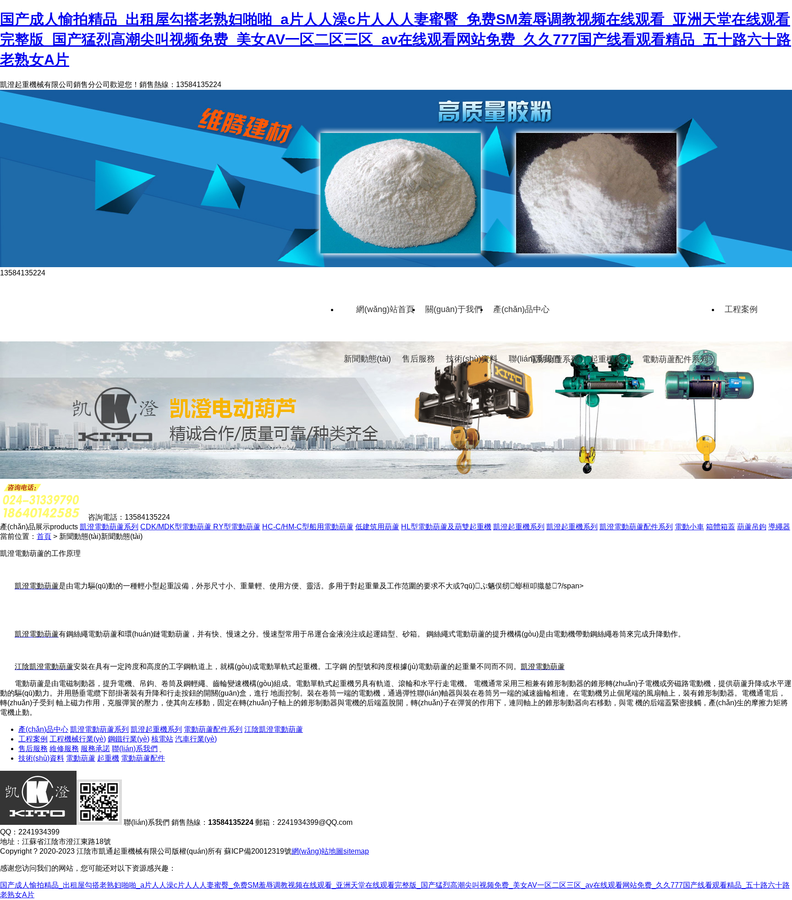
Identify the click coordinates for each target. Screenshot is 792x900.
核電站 (162, 739)
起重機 (108, 758)
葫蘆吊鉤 (751, 527)
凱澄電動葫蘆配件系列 (636, 527)
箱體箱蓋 (720, 527)
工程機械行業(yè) (78, 739)
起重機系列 (610, 359)
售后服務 (418, 358)
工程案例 (741, 309)
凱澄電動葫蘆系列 (109, 527)
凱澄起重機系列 (518, 527)
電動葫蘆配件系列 (675, 359)
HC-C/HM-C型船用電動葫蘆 (307, 527)
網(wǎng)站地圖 (317, 851)
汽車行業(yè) (196, 739)
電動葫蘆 (80, 758)
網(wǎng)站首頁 (385, 309)
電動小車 (689, 527)
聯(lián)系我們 (534, 358)
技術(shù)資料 (472, 358)
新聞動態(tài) (367, 358)
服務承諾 (95, 748)
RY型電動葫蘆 (236, 527)
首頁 (44, 536)
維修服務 (64, 748)
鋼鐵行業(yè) (128, 739)
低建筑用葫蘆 (377, 527)
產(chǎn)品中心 (521, 309)
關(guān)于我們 (453, 309)
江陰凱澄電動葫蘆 (273, 729)
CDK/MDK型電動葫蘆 (176, 527)
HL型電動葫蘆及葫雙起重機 (446, 527)
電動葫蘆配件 (143, 758)
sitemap (356, 851)
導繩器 (779, 527)
